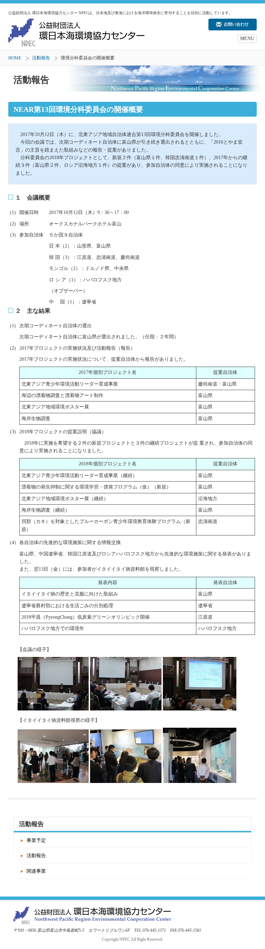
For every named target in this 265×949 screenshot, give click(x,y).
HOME (14, 57)
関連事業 (36, 871)
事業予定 (36, 840)
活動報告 (41, 57)
